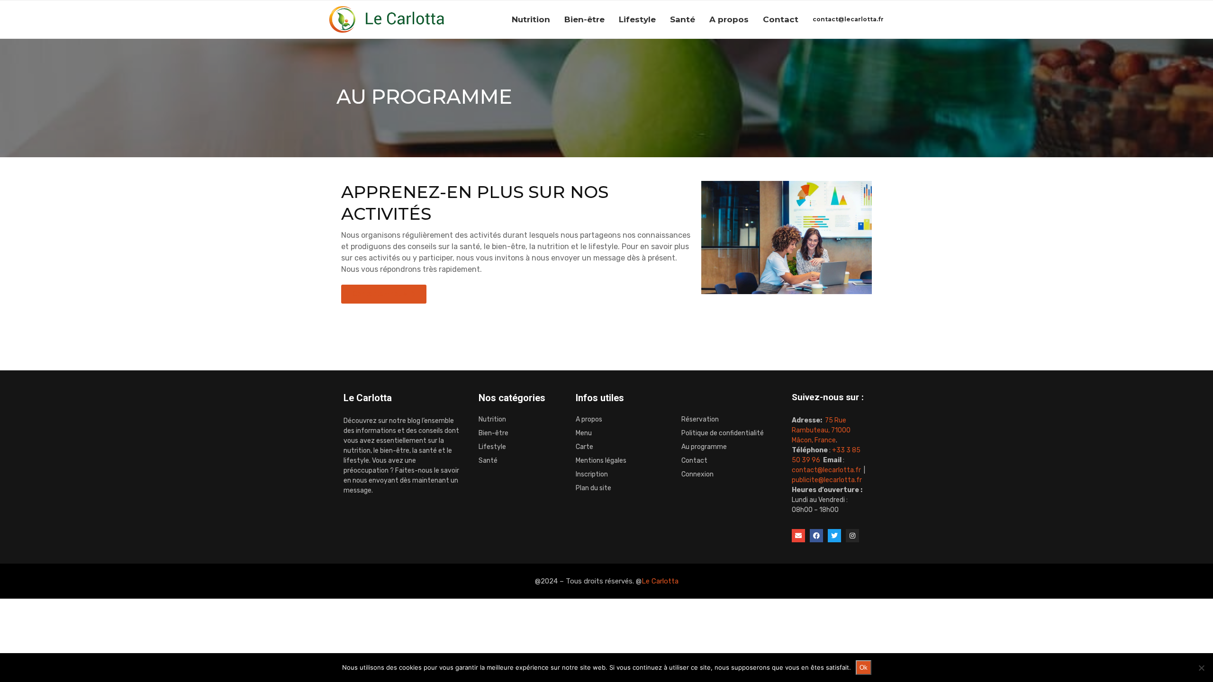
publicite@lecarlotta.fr (827, 480)
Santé (682, 19)
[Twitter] (834, 535)
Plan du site (593, 488)
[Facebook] (816, 535)
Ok (864, 667)
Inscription (592, 474)
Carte (584, 447)
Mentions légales (601, 461)
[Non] (1201, 668)
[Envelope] (798, 535)
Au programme (704, 447)
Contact (780, 19)
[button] (383, 294)
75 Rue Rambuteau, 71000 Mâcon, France (821, 430)
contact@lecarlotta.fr (848, 19)
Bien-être (584, 19)
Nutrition (531, 19)
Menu (584, 433)
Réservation (700, 419)
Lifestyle (637, 19)
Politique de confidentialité (722, 433)
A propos (729, 19)
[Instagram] (852, 535)
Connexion (697, 474)
